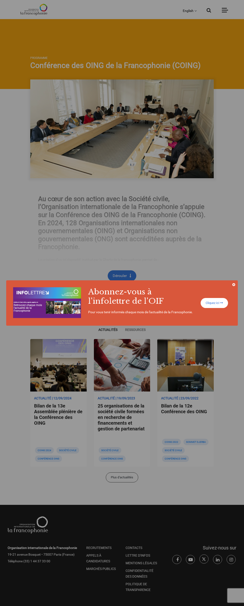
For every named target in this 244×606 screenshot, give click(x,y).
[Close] (234, 285)
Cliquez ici (213, 303)
